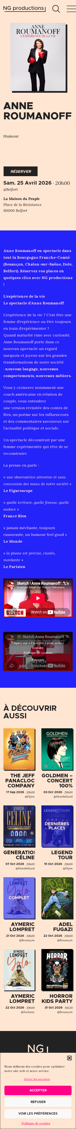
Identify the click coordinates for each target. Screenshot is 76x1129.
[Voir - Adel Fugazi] (57, 909)
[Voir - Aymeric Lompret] (19, 909)
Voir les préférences (38, 1113)
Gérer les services (37, 1079)
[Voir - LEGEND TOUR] (57, 837)
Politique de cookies (36, 1123)
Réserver (20, 172)
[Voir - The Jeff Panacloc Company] (19, 763)
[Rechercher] (56, 9)
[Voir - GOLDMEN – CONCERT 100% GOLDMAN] (57, 763)
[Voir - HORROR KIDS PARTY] (57, 981)
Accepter (38, 1090)
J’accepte (38, 660)
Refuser (38, 1102)
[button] (69, 1058)
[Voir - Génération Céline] (19, 837)
